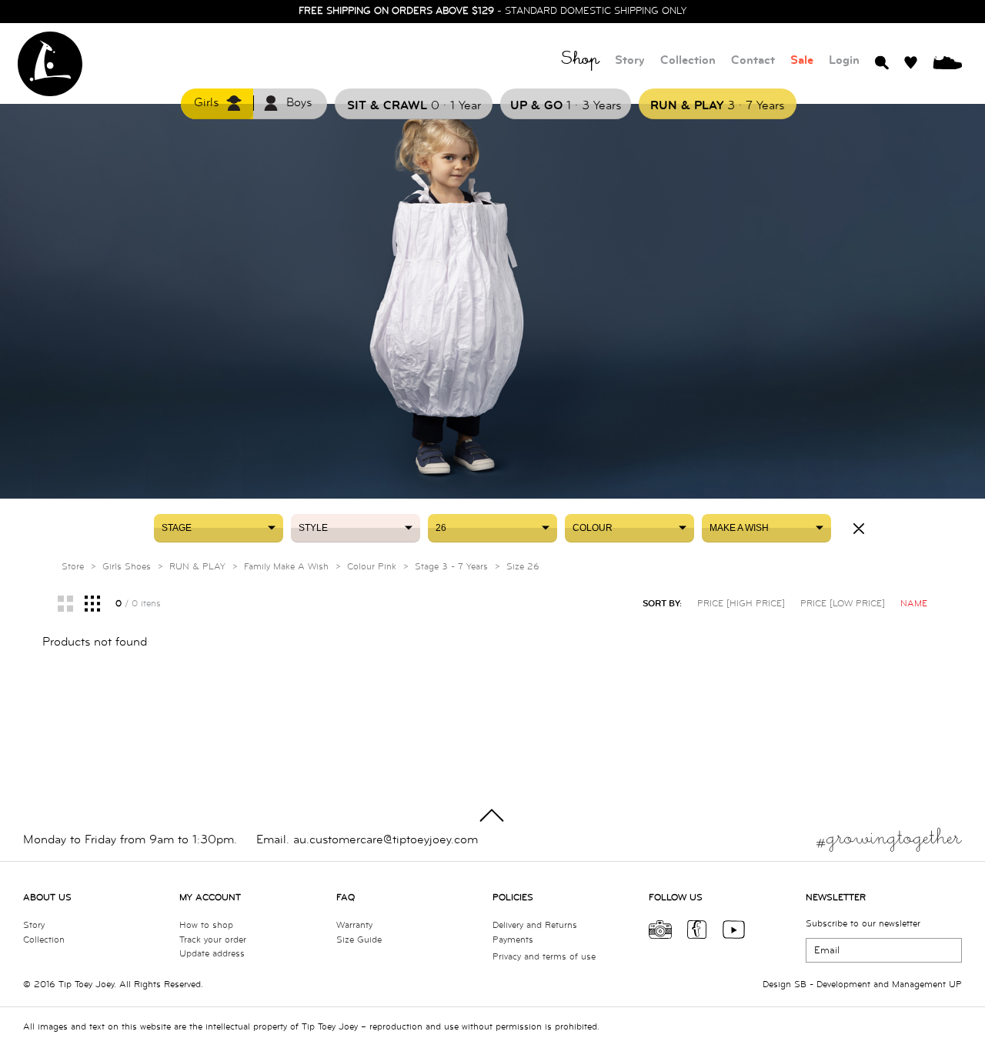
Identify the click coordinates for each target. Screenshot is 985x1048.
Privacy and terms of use (544, 957)
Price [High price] (741, 603)
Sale (801, 60)
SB (800, 984)
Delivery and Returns (534, 925)
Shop (580, 61)
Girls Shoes (126, 566)
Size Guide (359, 940)
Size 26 (522, 566)
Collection (688, 60)
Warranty (354, 925)
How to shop (206, 925)
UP (955, 984)
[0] (947, 61)
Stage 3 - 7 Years (451, 566)
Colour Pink (371, 566)
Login (844, 60)
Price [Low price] (842, 603)
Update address (212, 954)
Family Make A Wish (286, 566)
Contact (753, 60)
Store (73, 566)
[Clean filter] (858, 528)
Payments (512, 940)
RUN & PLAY (197, 566)
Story (630, 60)
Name (913, 603)
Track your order (212, 940)
